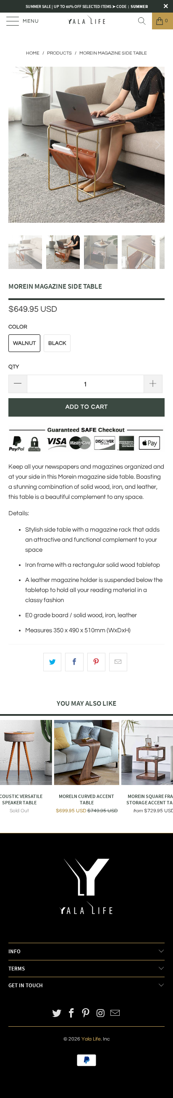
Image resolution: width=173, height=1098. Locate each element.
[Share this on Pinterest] (96, 662)
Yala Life (91, 1039)
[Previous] (16, 145)
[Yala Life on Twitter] (57, 1014)
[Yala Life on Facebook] (71, 1014)
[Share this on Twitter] (52, 662)
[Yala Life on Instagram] (100, 1014)
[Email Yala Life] (115, 1014)
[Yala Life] (86, 21)
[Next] (156, 145)
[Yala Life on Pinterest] (86, 1014)
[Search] (142, 21)
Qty (13, 367)
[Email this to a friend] (118, 662)
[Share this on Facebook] (74, 662)
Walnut (24, 343)
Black (57, 343)
